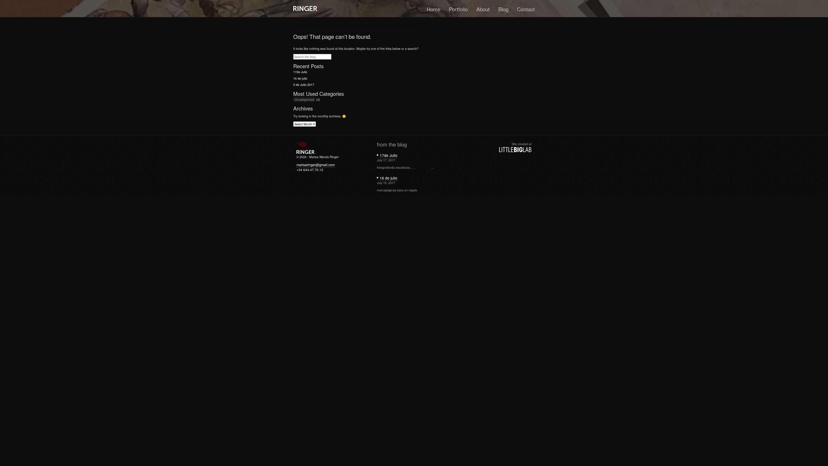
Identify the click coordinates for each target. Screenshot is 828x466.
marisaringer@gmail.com (315, 164)
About (483, 9)
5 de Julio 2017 (303, 84)
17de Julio (300, 72)
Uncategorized (304, 99)
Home (433, 9)
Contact (526, 9)
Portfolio (458, 9)
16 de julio (300, 78)
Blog (503, 9)
